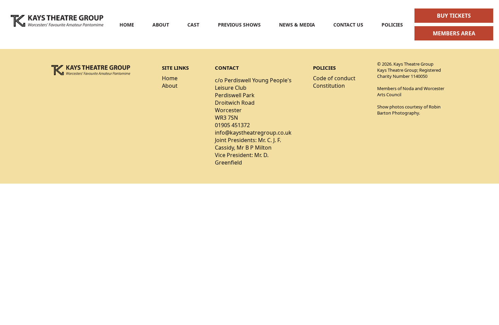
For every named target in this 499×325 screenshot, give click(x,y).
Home (126, 24)
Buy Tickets (454, 15)
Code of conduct (334, 78)
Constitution (329, 85)
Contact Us (348, 24)
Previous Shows (239, 24)
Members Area (454, 33)
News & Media (297, 24)
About (160, 24)
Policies (392, 24)
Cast (193, 24)
